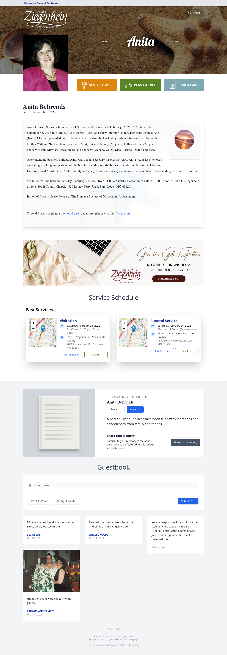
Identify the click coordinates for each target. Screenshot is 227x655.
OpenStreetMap (117, 644)
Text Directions (71, 354)
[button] (43, 328)
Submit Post (188, 501)
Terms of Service (123, 639)
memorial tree (70, 213)
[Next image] (76, 571)
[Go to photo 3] (52, 590)
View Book (116, 409)
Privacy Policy (103, 639)
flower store (123, 213)
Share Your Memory (185, 442)
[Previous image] (26, 571)
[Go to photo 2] (50, 590)
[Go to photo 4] (54, 590)
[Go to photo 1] (48, 590)
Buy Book (135, 409)
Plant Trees (96, 354)
